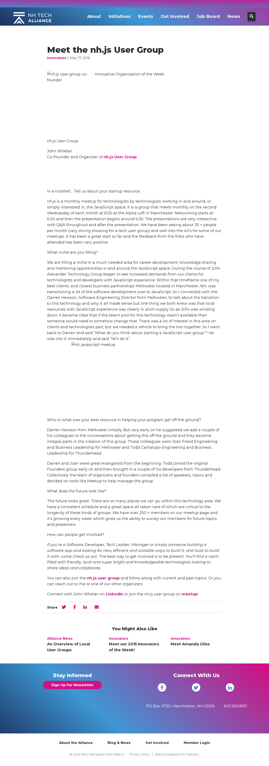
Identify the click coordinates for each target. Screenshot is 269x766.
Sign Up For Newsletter (72, 685)
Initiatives (119, 16)
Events (145, 16)
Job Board (208, 16)
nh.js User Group (120, 157)
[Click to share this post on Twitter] (64, 607)
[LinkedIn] (230, 687)
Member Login (197, 743)
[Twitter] (196, 687)
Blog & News (119, 743)
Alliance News (60, 639)
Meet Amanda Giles (190, 644)
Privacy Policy (139, 754)
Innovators (56, 58)
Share (52, 607)
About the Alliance (76, 743)
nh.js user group (103, 578)
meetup (189, 594)
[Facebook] (162, 687)
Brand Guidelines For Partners (177, 754)
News (233, 16)
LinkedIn (114, 594)
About (94, 16)
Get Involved (175, 16)
